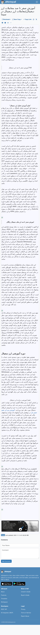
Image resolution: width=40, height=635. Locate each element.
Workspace (4, 602)
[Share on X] (36, 19)
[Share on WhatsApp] (33, 19)
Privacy (23, 609)
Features (3, 595)
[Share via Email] (8, 22)
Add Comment (6, 561)
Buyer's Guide (25, 595)
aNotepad (10, 1)
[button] (6, 19)
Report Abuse (25, 616)
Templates (4, 598)
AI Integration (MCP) (7, 613)
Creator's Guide (25, 592)
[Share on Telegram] (5, 22)
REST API (4, 609)
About (2, 592)
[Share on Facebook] (2, 22)
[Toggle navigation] (37, 2)
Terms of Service (26, 613)
